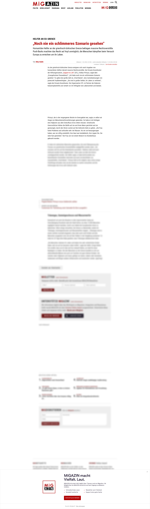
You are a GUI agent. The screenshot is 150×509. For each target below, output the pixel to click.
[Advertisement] (75, 23)
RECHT (63, 8)
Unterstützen (96, 2)
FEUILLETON (79, 8)
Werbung (105, 2)
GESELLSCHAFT (45, 8)
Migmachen (87, 2)
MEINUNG (88, 8)
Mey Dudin (39, 62)
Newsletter (78, 2)
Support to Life (68, 73)
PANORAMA (55, 8)
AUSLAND (70, 8)
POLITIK (35, 8)
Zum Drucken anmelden (111, 64)
